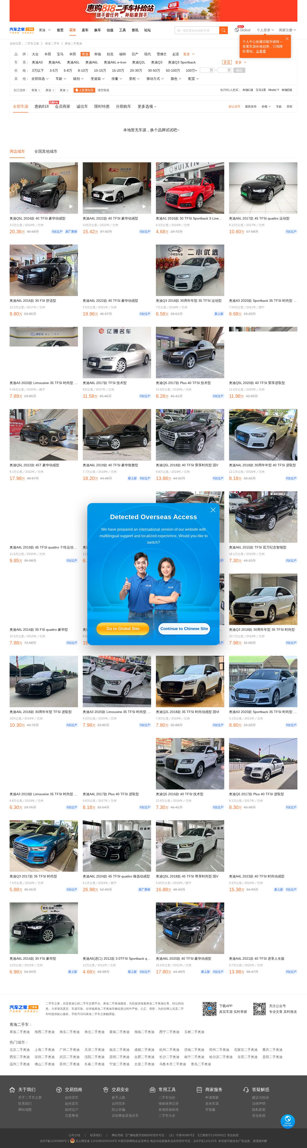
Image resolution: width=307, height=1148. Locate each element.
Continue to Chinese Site (184, 628)
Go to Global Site (122, 628)
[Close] (213, 510)
